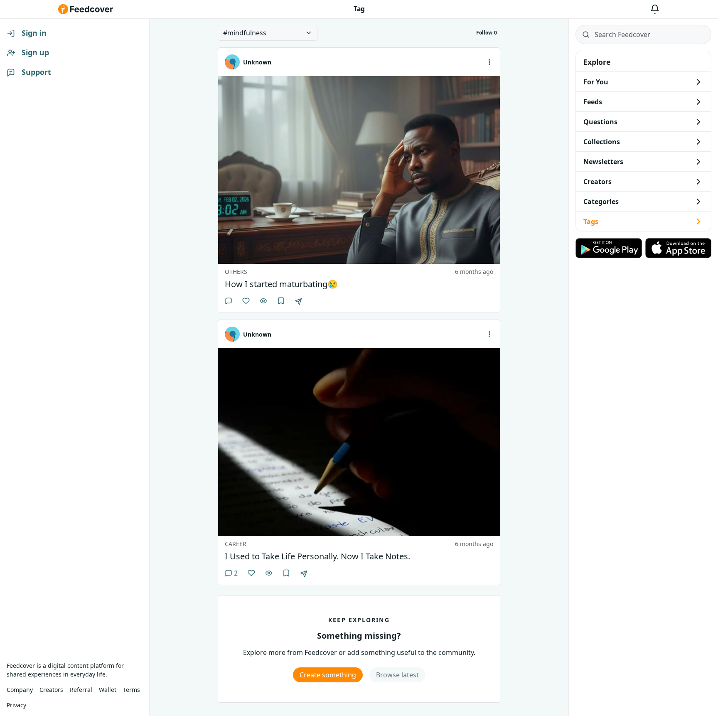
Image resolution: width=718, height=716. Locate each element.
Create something (328, 674)
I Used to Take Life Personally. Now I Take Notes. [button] (317, 556)
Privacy (16, 705)
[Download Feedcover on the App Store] (678, 248)
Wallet (107, 690)
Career (235, 544)
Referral (81, 690)
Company (20, 690)
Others (236, 272)
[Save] (281, 301)
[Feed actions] (489, 62)
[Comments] (228, 301)
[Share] (298, 301)
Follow (486, 32)
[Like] (246, 301)
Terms (131, 690)
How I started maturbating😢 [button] (281, 284)
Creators (51, 690)
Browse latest (397, 674)
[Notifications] (655, 9)
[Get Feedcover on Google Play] (608, 248)
